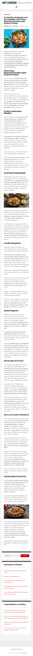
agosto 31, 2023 (7, 26)
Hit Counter (10, 3)
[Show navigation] (3, 3)
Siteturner (24, 653)
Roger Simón (15, 26)
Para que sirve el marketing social (12, 576)
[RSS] (16, 7)
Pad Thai (8, 177)
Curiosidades (7, 14)
